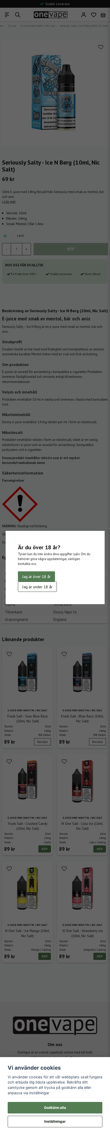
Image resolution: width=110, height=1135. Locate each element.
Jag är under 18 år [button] (37, 586)
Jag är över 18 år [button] (36, 576)
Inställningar (55, 1121)
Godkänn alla (55, 1108)
